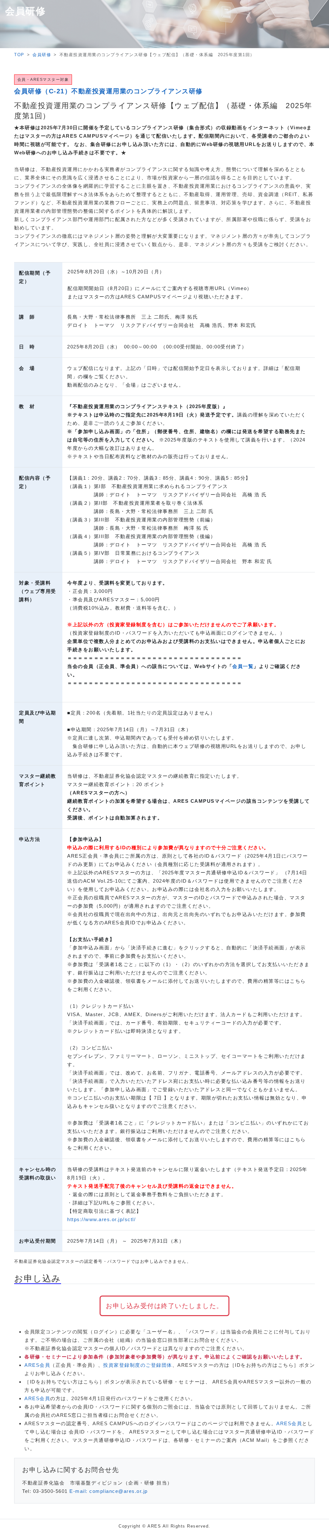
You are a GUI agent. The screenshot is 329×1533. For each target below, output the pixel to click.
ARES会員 (37, 1365)
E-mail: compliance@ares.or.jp (108, 1491)
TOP (19, 54)
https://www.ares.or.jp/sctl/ (101, 1219)
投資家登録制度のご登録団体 (137, 1365)
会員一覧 (242, 666)
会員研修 (41, 54)
